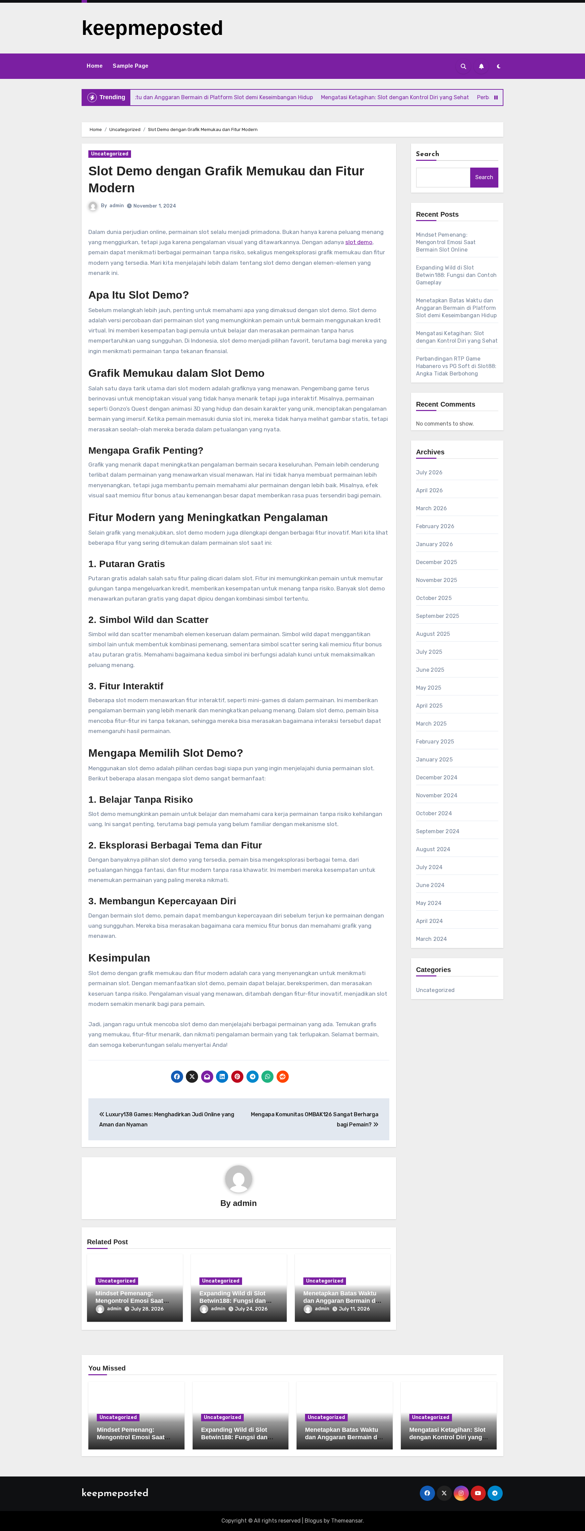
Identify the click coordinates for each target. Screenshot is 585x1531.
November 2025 (436, 580)
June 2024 (430, 885)
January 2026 (434, 544)
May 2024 (429, 903)
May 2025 (428, 688)
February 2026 (435, 526)
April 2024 (429, 921)
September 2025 (437, 616)
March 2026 (431, 508)
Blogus (313, 1520)
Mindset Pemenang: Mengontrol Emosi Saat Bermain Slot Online (129, 1300)
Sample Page (131, 66)
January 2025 (434, 759)
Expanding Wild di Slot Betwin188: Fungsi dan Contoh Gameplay (232, 1300)
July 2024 (429, 867)
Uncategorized (109, 154)
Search (428, 154)
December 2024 (437, 777)
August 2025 (433, 634)
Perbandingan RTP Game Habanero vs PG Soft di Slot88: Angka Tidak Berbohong (456, 366)
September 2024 (438, 831)
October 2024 (434, 813)
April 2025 (429, 706)
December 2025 (436, 562)
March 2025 (431, 723)
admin (116, 206)
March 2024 (431, 939)
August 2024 (433, 849)
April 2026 (429, 490)
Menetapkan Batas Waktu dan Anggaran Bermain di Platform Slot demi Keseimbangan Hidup (456, 308)
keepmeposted (152, 28)
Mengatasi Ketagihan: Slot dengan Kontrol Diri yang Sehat (447, 1437)
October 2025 (434, 598)
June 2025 (430, 670)
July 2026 (429, 472)
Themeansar (347, 1520)
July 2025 (429, 652)
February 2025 (435, 741)
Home (95, 66)
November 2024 (437, 795)
